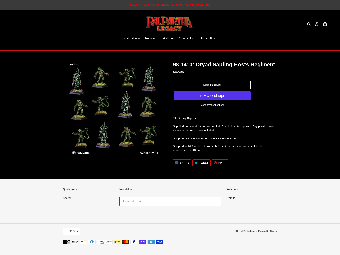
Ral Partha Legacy (248, 231)
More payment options (212, 105)
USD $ (71, 231)
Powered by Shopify (267, 231)
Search (67, 197)
